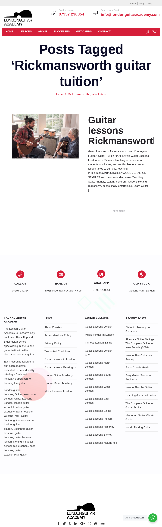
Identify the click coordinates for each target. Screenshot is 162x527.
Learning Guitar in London (140, 395)
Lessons (25, 31)
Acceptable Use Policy (57, 335)
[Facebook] (58, 524)
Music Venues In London (99, 334)
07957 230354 (20, 290)
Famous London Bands (98, 342)
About (133, 3)
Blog (150, 3)
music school (20, 445)
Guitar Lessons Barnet (98, 434)
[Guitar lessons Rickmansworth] (45, 136)
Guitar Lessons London (98, 326)
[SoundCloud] (102, 524)
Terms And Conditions (57, 351)
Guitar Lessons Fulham (98, 418)
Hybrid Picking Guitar (138, 427)
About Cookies (53, 327)
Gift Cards (84, 31)
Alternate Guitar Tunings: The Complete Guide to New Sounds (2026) (140, 343)
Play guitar (20, 454)
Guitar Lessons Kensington (60, 367)
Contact (104, 31)
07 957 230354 (101, 289)
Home (9, 31)
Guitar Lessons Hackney (99, 426)
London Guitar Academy (58, 375)
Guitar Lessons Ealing (98, 410)
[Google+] (82, 524)
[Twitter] (64, 524)
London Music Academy (58, 383)
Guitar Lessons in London (59, 359)
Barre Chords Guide (137, 367)
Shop (141, 3)
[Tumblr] (70, 524)
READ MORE (119, 211)
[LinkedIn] (76, 524)
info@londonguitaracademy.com (130, 14)
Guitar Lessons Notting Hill (101, 442)
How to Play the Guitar (138, 387)
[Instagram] (89, 524)
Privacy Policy (53, 343)
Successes (62, 31)
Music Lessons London (58, 391)
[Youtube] (96, 524)
